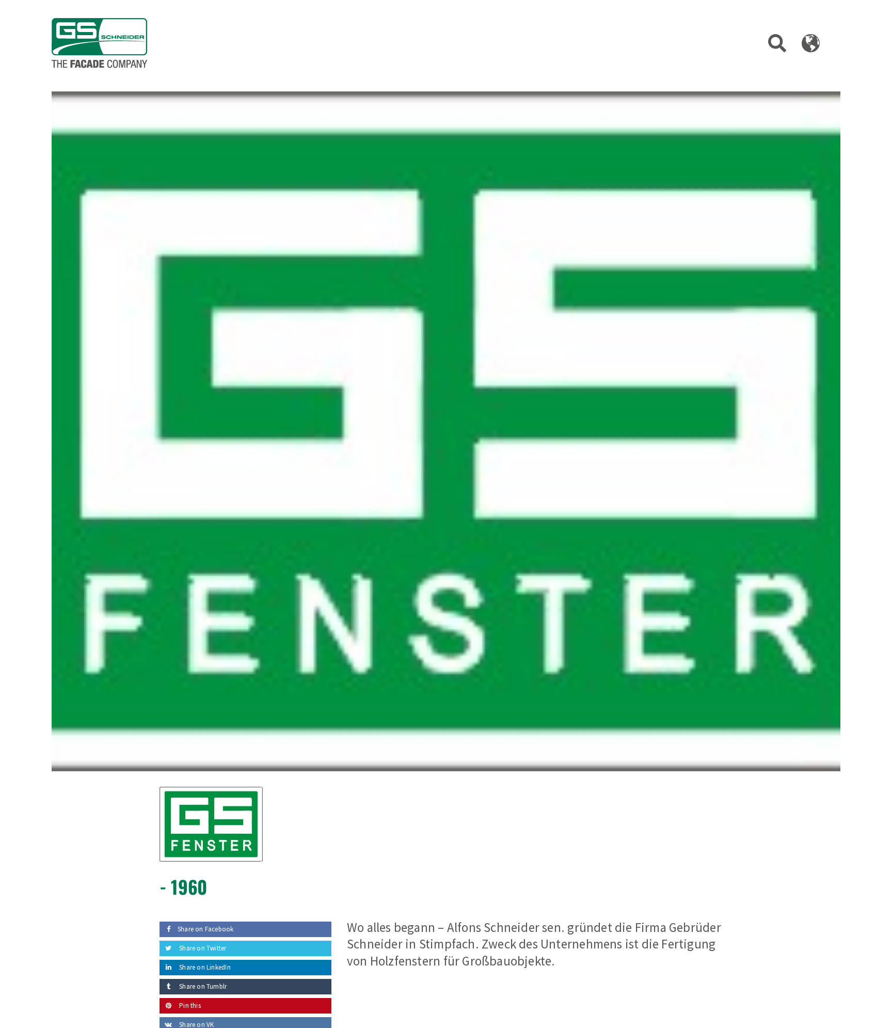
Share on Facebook (206, 929)
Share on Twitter (202, 948)
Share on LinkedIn (204, 967)
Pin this (189, 1005)
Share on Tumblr (202, 986)
